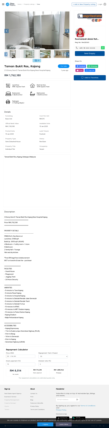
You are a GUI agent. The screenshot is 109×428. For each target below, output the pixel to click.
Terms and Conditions (37, 409)
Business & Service (10, 396)
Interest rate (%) (44, 361)
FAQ (31, 396)
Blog (31, 400)
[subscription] (77, 400)
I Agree (45, 424)
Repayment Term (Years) (48, 353)
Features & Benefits (36, 403)
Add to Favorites (91, 78)
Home (20, 4)
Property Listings (29, 4)
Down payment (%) (13, 361)
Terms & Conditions (87, 406)
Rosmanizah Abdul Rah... (87, 39)
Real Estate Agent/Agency (12, 393)
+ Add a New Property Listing (84, 4)
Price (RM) (10, 353)
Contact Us (33, 393)
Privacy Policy (34, 406)
